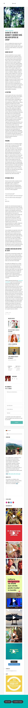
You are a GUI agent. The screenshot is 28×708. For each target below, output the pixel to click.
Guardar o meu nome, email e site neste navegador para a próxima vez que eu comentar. (13, 418)
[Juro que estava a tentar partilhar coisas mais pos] (14, 533)
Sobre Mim (7, 701)
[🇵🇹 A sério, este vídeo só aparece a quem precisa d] (14, 617)
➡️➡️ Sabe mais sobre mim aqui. (13, 473)
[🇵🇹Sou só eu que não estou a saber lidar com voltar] (14, 634)
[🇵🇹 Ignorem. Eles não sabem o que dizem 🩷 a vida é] (14, 550)
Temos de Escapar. (10, 369)
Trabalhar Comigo (18, 701)
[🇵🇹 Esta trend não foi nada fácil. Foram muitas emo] (14, 567)
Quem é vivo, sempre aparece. (17, 369)
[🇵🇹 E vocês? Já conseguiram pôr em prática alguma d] (14, 651)
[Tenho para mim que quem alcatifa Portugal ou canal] (14, 601)
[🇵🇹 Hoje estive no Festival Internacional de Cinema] (14, 584)
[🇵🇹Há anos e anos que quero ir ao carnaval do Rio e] (14, 516)
